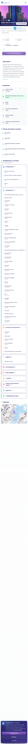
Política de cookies (18, 730)
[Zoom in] (25, 406)
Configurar (14, 740)
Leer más (5, 79)
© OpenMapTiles (11, 421)
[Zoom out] (25, 409)
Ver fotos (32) (22, 23)
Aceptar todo (14, 733)
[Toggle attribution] (2, 422)
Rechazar (14, 737)
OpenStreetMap (21, 421)
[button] (14, 412)
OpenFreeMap (6, 421)
